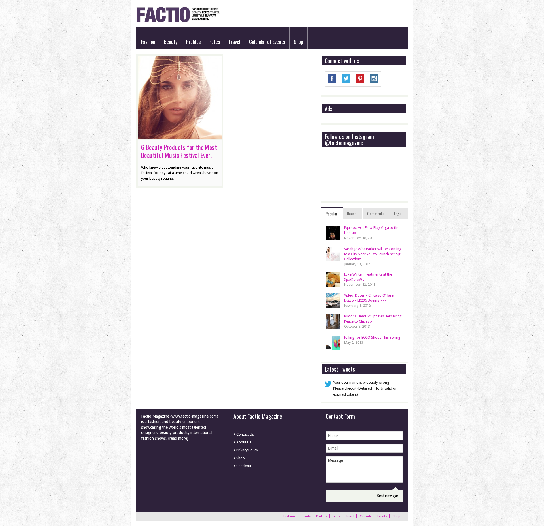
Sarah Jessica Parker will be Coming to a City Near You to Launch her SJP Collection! (372, 254)
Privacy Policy (247, 450)
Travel (234, 41)
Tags (397, 213)
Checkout (243, 466)
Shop (298, 41)
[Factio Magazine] (178, 21)
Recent (352, 213)
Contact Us (245, 434)
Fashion (148, 41)
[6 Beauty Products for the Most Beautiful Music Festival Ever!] (180, 136)
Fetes (214, 41)
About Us (243, 442)
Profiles (193, 41)
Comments (375, 213)
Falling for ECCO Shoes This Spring (372, 337)
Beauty (170, 41)
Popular (332, 213)
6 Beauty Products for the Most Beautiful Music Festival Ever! (179, 151)
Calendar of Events (267, 41)
